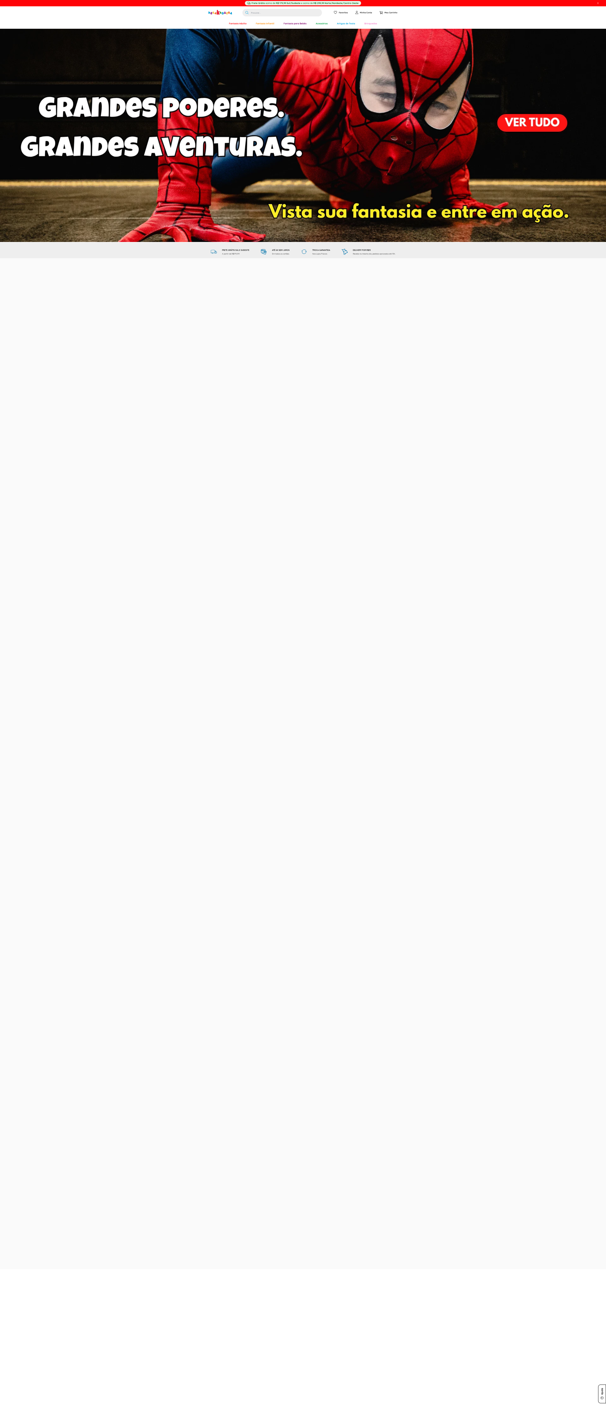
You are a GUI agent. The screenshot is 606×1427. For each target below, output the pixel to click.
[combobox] (282, 12)
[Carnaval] (219, 23)
